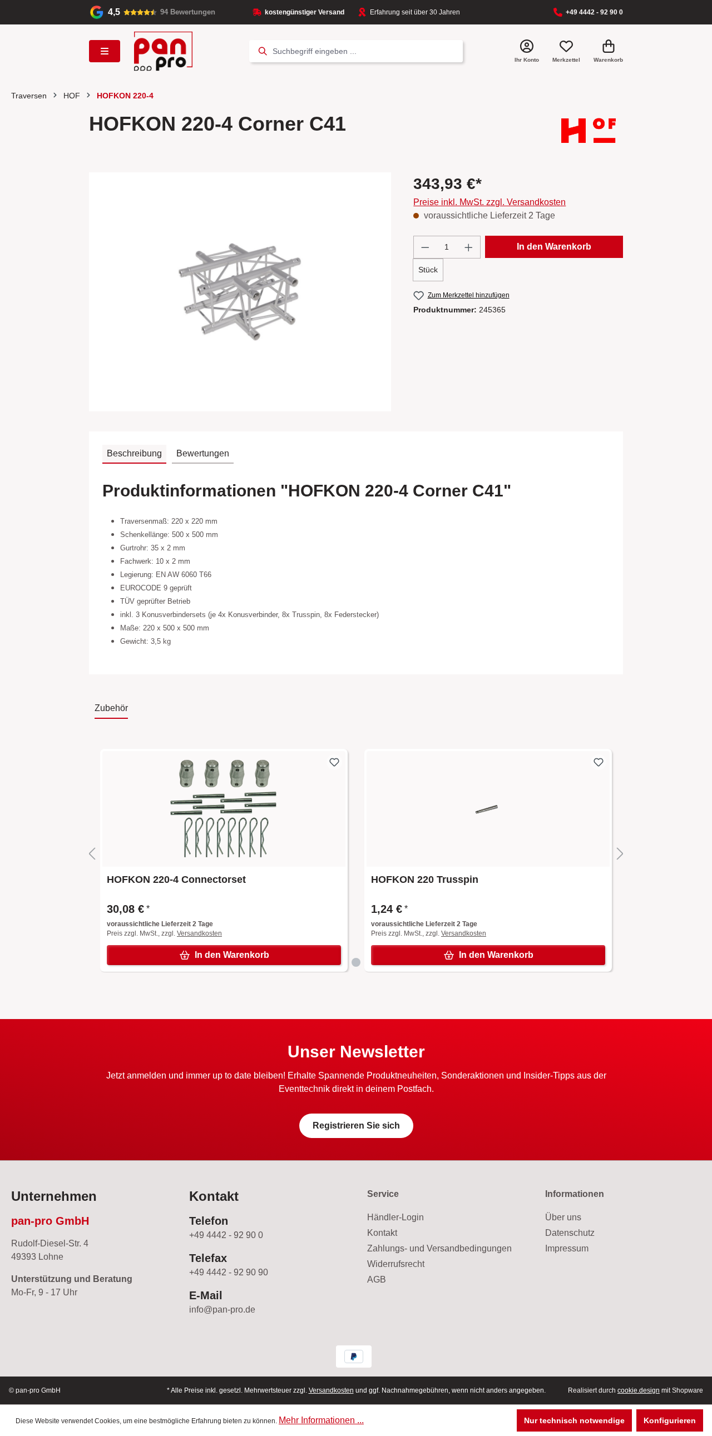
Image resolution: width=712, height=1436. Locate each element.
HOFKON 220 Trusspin (424, 879)
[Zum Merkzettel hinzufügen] (334, 762)
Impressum (567, 1248)
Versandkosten (199, 933)
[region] (240, 291)
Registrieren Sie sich (356, 1125)
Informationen (574, 1194)
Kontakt (382, 1233)
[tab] (134, 454)
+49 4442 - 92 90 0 (594, 12)
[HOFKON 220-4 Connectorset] (223, 809)
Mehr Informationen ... (321, 1420)
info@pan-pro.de (222, 1309)
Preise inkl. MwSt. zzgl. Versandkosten (489, 202)
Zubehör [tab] (111, 708)
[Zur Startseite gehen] (163, 51)
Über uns (563, 1217)
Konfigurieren (670, 1420)
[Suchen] (261, 51)
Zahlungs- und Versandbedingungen (439, 1248)
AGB (376, 1279)
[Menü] (104, 51)
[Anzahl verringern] (425, 247)
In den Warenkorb (554, 246)
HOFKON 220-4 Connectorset (176, 879)
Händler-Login (395, 1217)
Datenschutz (570, 1233)
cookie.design (638, 1390)
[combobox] (368, 51)
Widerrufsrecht (395, 1264)
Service (383, 1194)
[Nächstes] (620, 854)
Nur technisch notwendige (574, 1420)
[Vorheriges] (91, 854)
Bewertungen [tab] (202, 453)
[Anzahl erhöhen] (469, 247)
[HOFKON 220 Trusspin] (488, 809)
